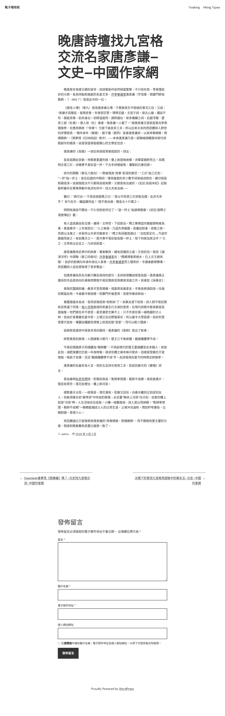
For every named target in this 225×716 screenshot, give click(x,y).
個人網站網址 (66, 625)
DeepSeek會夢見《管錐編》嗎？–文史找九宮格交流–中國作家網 (57, 480)
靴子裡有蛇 (12, 7)
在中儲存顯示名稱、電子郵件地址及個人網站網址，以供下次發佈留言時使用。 (111, 643)
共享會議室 (118, 95)
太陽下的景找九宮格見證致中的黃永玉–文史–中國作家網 (168, 480)
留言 (61, 539)
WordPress (126, 689)
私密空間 (81, 379)
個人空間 (87, 307)
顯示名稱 (64, 586)
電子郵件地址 (67, 605)
